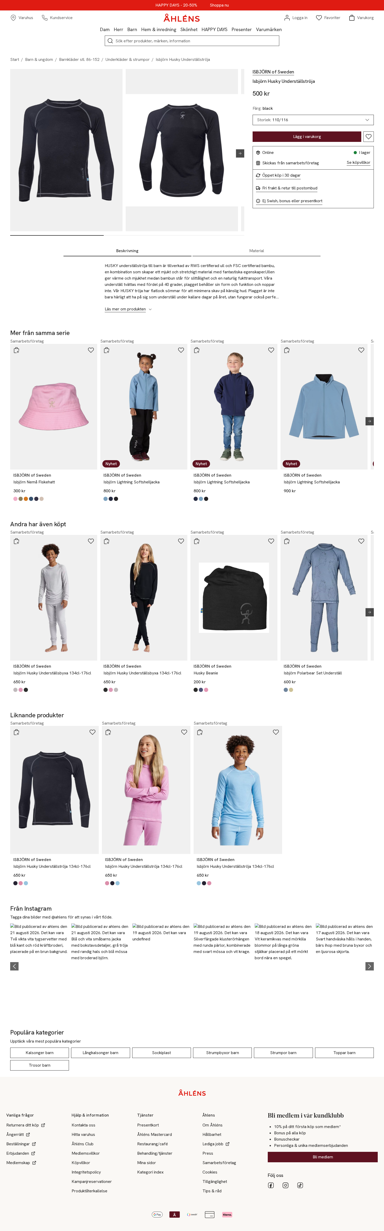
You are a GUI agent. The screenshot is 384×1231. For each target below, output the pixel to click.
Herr (118, 29)
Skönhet (189, 29)
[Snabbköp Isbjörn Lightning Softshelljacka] (106, 350)
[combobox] (313, 120)
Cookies (209, 1172)
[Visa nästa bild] (238, 153)
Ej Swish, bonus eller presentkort (292, 201)
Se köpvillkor (358, 162)
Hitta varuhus (83, 1134)
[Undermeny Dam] (112, 29)
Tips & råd (212, 1191)
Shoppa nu (219, 5)
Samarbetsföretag (219, 1162)
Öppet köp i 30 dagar (281, 175)
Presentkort (148, 1125)
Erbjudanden (17, 1153)
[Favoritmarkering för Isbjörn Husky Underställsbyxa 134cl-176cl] (91, 541)
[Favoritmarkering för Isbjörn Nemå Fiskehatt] (91, 350)
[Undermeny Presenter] (254, 29)
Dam (105, 29)
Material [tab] (256, 250)
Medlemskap (18, 1162)
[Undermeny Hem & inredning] (178, 29)
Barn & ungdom (39, 59)
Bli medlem (323, 1157)
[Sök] (110, 41)
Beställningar (18, 1144)
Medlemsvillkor (86, 1153)
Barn (132, 29)
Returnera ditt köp (22, 1125)
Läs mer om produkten (125, 309)
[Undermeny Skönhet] (200, 29)
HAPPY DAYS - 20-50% (176, 5)
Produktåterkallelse (89, 1191)
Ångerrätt (15, 1134)
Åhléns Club (83, 1144)
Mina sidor (146, 1162)
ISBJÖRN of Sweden (273, 71)
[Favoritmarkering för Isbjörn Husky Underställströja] (368, 136)
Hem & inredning (158, 29)
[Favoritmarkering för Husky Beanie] (271, 541)
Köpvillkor (81, 1162)
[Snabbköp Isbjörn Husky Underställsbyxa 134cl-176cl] (16, 541)
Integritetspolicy (86, 1172)
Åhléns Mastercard (154, 1134)
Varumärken (269, 29)
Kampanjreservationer (92, 1181)
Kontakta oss (83, 1125)
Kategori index (150, 1172)
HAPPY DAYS (215, 29)
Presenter (242, 29)
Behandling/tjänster (154, 1153)
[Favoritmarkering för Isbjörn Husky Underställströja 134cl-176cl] (92, 732)
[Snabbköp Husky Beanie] (196, 541)
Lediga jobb (212, 1144)
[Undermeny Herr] (125, 29)
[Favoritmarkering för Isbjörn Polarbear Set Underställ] (361, 541)
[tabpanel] (192, 284)
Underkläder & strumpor (128, 59)
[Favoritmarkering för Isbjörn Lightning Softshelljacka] (181, 350)
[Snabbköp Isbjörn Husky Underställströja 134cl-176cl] (16, 732)
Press (207, 1153)
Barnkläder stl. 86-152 (79, 59)
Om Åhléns (212, 1125)
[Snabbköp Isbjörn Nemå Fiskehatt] (16, 350)
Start (14, 59)
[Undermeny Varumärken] (284, 29)
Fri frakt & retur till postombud (289, 188)
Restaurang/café (152, 1144)
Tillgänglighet (214, 1181)
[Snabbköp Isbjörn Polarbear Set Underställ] (287, 541)
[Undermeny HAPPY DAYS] (230, 29)
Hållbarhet (211, 1134)
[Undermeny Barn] (139, 29)
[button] (39, 965)
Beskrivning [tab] (127, 250)
